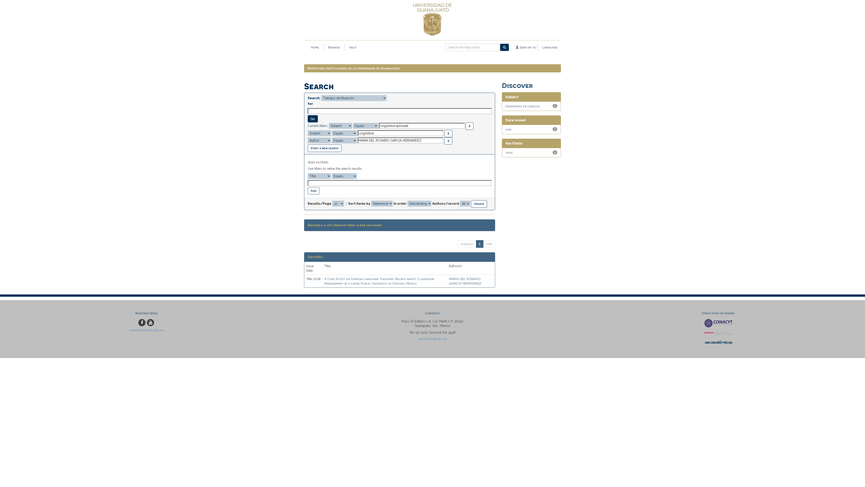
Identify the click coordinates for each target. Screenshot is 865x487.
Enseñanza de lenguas (522, 106)
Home (315, 47)
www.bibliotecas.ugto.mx (146, 330)
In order (400, 203)
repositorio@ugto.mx (432, 338)
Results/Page (319, 203)
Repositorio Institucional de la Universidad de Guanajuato (353, 68)
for (310, 104)
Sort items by (359, 203)
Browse (334, 47)
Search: (314, 98)
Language (550, 47)
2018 (508, 129)
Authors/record (445, 203)
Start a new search (325, 148)
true (509, 152)
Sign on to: (528, 47)
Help (352, 47)
